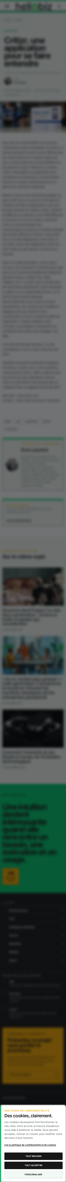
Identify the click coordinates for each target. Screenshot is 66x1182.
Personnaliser (33, 1174)
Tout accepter (33, 1165)
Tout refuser (33, 1156)
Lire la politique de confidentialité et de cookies (30, 1145)
